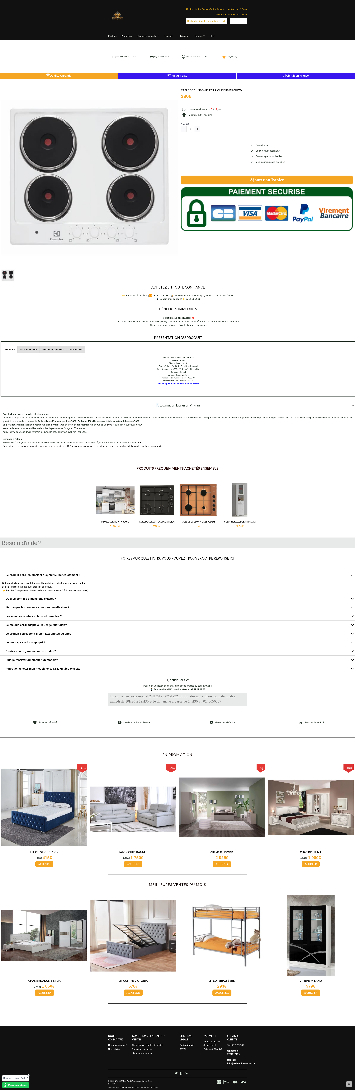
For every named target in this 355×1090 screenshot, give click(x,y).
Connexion (221, 14)
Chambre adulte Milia (44, 980)
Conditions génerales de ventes (147, 1045)
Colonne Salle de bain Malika (240, 522)
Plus (212, 36)
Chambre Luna (310, 852)
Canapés (169, 36)
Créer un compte (239, 14)
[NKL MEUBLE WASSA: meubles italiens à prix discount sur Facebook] (181, 1073)
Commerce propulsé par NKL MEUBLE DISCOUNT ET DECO (133, 1087)
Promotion (126, 36)
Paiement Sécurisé (212, 1049)
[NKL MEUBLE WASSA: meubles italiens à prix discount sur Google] (186, 1073)
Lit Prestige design (44, 852)
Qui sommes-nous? (117, 1045)
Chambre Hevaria (222, 852)
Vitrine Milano (310, 980)
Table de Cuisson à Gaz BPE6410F (198, 522)
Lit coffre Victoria (133, 980)
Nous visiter (114, 1049)
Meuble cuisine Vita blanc (115, 522)
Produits (112, 36)
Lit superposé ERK (222, 980)
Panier (240, 21)
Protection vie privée (142, 1049)
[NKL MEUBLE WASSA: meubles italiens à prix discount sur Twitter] (176, 1073)
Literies (184, 36)
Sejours (199, 36)
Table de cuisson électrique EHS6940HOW (211, 90)
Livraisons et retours (142, 1053)
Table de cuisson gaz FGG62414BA (156, 522)
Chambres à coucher (147, 36)
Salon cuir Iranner (133, 852)
